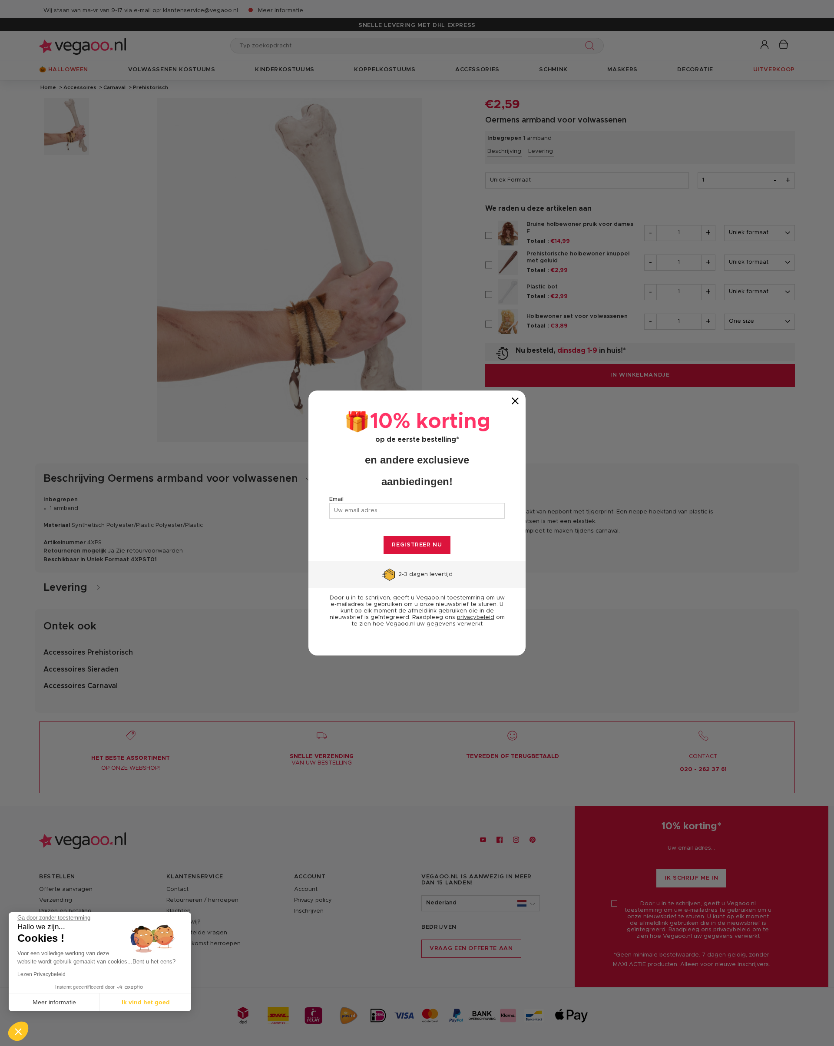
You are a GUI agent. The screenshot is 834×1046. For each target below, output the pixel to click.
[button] (18, 1031)
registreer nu (417, 545)
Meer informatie (54, 1002)
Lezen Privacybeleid (41, 974)
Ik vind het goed (146, 1002)
